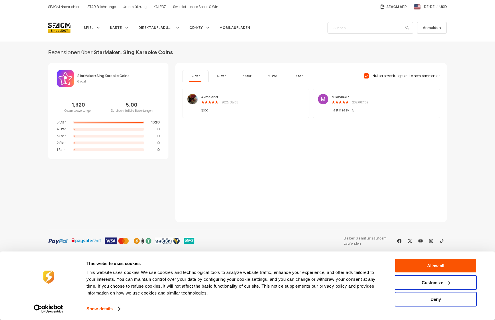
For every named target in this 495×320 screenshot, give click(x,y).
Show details (100, 308)
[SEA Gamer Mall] (59, 28)
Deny (436, 299)
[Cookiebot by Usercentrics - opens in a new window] (48, 309)
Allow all (435, 265)
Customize (432, 282)
